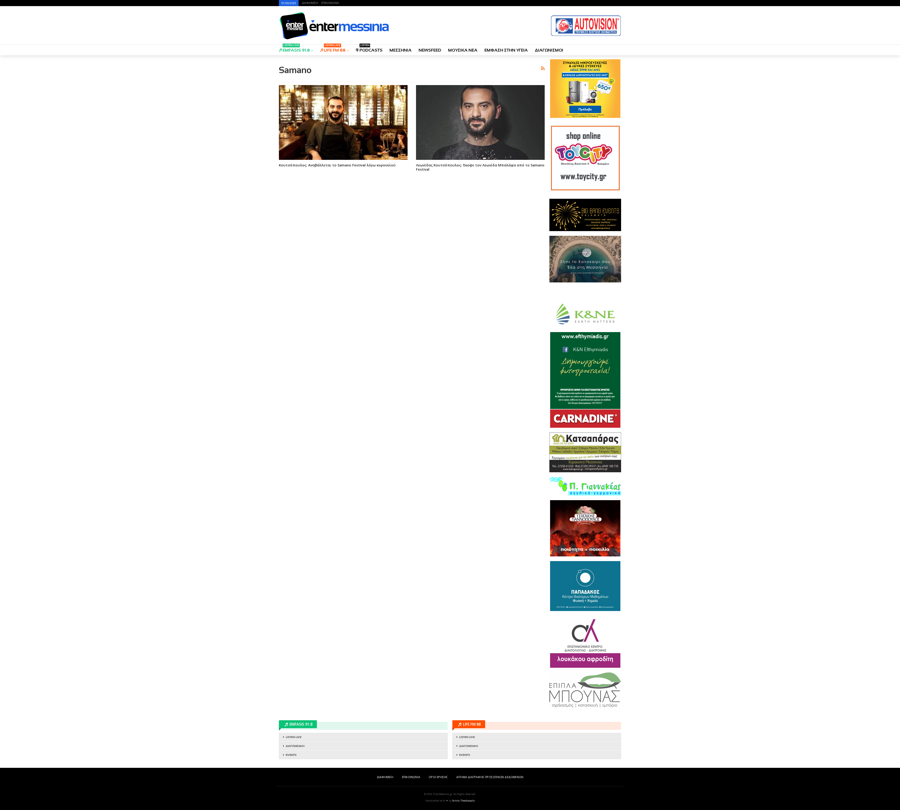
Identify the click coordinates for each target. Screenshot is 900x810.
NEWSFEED (430, 50)
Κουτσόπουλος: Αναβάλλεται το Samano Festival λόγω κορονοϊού (337, 165)
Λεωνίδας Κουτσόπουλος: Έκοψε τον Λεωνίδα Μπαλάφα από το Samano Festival (480, 167)
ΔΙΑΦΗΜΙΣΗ (310, 3)
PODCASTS (371, 48)
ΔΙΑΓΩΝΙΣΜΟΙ (549, 50)
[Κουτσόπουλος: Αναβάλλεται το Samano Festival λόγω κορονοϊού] (343, 122)
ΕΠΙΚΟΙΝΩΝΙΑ (330, 3)
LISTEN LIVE (293, 737)
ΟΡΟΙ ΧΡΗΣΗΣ (438, 777)
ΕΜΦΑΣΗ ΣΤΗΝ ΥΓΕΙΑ (506, 50)
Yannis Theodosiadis (463, 800)
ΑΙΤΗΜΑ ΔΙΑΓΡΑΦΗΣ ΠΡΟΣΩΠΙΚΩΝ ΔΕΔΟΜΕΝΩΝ (489, 777)
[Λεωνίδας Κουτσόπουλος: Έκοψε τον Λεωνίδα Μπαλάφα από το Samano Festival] (480, 122)
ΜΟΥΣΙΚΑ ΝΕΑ (462, 50)
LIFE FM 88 (334, 48)
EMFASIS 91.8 (296, 48)
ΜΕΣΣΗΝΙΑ (401, 50)
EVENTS (291, 755)
